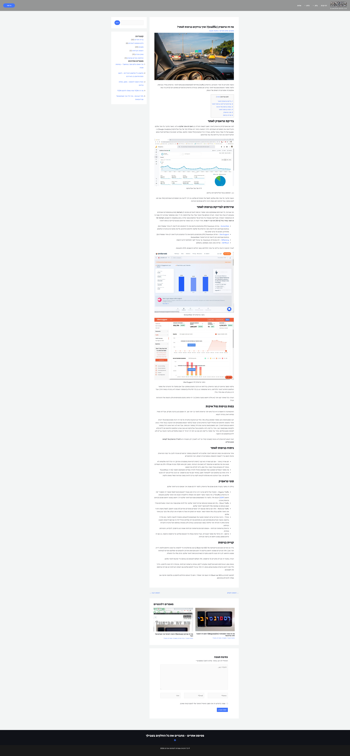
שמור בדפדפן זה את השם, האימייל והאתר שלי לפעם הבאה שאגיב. (202, 703)
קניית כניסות (228, 115)
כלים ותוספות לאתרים (136, 43)
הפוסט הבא (155, 593)
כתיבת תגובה (213, 31)
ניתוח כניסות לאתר (226, 109)
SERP (222, 497)
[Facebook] (175, 740)
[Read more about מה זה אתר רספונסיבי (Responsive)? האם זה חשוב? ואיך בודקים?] (215, 619)
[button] (9, 5)
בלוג (316, 5)
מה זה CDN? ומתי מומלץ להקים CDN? (130, 91)
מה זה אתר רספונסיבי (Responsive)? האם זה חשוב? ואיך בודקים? (215, 635)
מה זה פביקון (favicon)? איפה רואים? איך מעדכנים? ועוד (174, 635)
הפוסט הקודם (233, 593)
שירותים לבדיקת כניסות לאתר (222, 104)
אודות (299, 5)
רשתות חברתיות (137, 51)
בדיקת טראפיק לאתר (225, 101)
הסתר (218, 97)
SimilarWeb (225, 226)
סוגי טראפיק (228, 112)
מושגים (231, 31)
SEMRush (225, 243)
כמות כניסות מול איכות (224, 107)
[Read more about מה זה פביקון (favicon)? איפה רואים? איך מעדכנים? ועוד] (173, 619)
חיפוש (117, 22)
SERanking (225, 240)
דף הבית (324, 5)
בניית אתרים (181, 638)
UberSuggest (224, 234)
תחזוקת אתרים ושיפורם (135, 58)
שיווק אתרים (224, 31)
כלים (308, 5)
